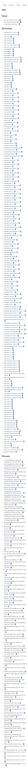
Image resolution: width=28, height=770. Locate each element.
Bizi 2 (8, 85)
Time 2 (9, 283)
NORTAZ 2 (10, 271)
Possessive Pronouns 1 (13, 57)
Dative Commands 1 (12, 323)
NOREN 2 (9, 51)
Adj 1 (7, 524)
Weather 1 (9, 212)
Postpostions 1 (11, 145)
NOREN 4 (9, 55)
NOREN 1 (9, 49)
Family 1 (9, 76)
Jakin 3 (9, 404)
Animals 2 (9, 41)
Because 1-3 (10, 191)
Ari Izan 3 (9, 414)
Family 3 (9, 80)
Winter (8, 250)
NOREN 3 (9, 53)
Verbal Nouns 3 (11, 425)
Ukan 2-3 (9, 359)
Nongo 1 (9, 170)
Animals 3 (9, 43)
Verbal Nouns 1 (11, 420)
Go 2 (8, 137)
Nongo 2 (9, 175)
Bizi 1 (8, 82)
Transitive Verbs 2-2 (12, 369)
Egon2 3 (9, 166)
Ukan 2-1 (9, 354)
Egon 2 (9, 66)
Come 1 (9, 120)
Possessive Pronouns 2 (13, 59)
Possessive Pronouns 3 (13, 62)
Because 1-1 (10, 183)
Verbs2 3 (9, 116)
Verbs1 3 (9, 99)
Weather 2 (10, 216)
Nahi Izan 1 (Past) (12, 429)
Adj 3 (20, 608)
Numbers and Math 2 (13, 72)
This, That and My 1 (12, 45)
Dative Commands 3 (12, 331)
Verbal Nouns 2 (11, 423)
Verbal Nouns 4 (11, 427)
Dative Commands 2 (12, 327)
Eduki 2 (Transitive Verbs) (14, 393)
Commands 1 (10, 292)
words (18, 5)
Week (8, 254)
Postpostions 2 (11, 149)
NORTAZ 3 (10, 275)
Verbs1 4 (9, 103)
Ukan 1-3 (9, 352)
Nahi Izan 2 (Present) (13, 431)
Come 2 (9, 124)
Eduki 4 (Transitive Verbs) (14, 397)
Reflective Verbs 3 (12, 344)
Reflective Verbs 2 (12, 340)
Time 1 (8, 279)
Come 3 (9, 129)
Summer (9, 242)
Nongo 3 (9, 179)
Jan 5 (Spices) (11, 452)
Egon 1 (9, 64)
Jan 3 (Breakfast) (12, 447)
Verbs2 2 (9, 112)
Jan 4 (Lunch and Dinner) (14, 449)
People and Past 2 (14, 20)
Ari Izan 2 (9, 412)
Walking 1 (9, 258)
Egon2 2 (9, 162)
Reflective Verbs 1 (12, 336)
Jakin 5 (9, 408)
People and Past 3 (12, 34)
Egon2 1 (9, 158)
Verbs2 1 (9, 108)
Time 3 (9, 288)
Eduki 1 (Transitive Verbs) (14, 387)
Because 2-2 (10, 204)
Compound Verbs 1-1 (13, 309)
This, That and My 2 (12, 47)
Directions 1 (10, 300)
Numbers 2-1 (10, 225)
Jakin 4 (9, 406)
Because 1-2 (10, 187)
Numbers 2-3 (10, 233)
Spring (8, 237)
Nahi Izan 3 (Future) (12, 433)
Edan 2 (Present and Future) (15, 441)
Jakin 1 (9, 400)
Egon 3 (9, 68)
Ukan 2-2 (9, 356)
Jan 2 (8, 445)
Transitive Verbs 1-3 (12, 365)
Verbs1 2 (9, 95)
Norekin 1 (9, 416)
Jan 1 (8, 443)
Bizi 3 (8, 87)
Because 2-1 (10, 200)
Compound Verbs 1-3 (13, 317)
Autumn (9, 246)
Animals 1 (9, 38)
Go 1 (8, 133)
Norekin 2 (9, 418)
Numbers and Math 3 (13, 74)
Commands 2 (10, 296)
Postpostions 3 (11, 154)
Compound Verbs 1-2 (13, 313)
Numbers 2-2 (10, 229)
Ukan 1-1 (9, 348)
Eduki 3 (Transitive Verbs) (14, 395)
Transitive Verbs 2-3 (12, 371)
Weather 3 (10, 221)
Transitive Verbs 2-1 (12, 367)
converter (11, 5)
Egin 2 (8, 383)
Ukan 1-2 (9, 350)
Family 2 (9, 78)
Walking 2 (9, 263)
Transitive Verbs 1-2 (12, 363)
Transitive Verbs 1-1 (12, 361)
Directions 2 (10, 304)
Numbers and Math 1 (12, 70)
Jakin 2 (9, 402)
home (4, 5)
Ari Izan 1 (9, 410)
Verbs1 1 (9, 91)
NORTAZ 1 (9, 267)
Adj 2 (8, 36)
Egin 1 (8, 381)
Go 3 (8, 141)
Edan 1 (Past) (10, 439)
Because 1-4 (10, 196)
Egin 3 (8, 385)
